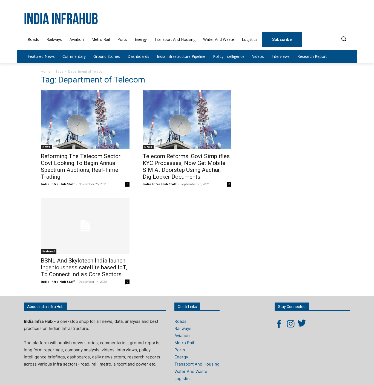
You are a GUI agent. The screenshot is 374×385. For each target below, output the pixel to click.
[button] (343, 38)
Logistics (183, 378)
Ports (179, 349)
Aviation (182, 335)
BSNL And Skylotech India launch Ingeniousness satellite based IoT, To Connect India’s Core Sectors (84, 267)
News (46, 147)
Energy (181, 357)
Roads (180, 321)
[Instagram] (290, 323)
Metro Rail (184, 342)
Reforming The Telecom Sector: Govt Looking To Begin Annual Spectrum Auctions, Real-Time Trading (81, 166)
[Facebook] (279, 323)
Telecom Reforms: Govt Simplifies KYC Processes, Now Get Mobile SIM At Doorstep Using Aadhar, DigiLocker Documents (186, 166)
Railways (182, 328)
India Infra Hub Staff (58, 184)
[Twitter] (302, 323)
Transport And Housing (197, 364)
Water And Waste (190, 371)
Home (45, 71)
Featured (48, 251)
